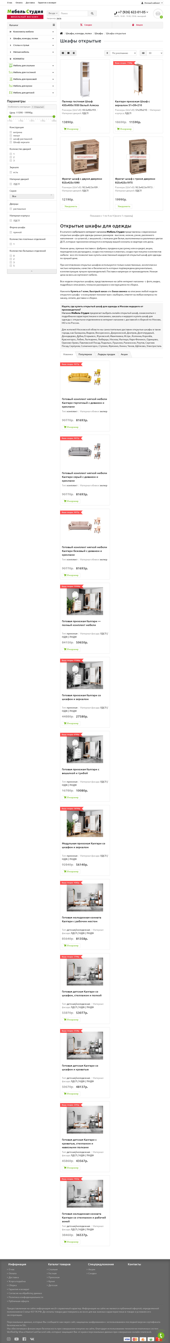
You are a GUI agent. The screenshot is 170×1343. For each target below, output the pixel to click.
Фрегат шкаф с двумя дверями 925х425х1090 (82, 180)
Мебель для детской (23, 92)
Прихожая (54, 1277)
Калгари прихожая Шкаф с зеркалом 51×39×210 (132, 103)
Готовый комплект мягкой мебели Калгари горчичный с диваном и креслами (84, 402)
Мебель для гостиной (24, 72)
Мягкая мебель (21, 52)
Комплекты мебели (23, 31)
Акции (139, 25)
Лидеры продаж (106, 354)
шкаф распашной (22, 139)
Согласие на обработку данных (25, 1293)
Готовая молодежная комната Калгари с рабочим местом (81, 919)
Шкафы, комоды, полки (25, 38)
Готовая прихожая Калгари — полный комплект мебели (81, 623)
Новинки (68, 354)
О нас (9, 2)
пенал (16, 135)
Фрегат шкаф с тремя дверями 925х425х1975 (135, 180)
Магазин (75, 313)
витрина (17, 132)
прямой (17, 232)
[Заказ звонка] (161, 1335)
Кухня (51, 1281)
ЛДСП (16, 184)
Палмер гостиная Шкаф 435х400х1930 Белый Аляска (80, 103)
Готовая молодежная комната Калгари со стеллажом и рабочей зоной (84, 1217)
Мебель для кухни (22, 86)
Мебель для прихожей (25, 79)
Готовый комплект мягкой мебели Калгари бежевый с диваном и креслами (84, 551)
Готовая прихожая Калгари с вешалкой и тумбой (80, 771)
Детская (52, 1285)
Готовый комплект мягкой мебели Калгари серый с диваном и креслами (84, 477)
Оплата (19, 2)
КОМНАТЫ (18, 59)
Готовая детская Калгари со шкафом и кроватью (80, 1067)
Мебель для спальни (24, 65)
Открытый (39, 107)
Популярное (85, 354)
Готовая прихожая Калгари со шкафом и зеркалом (81, 697)
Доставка (30, 2)
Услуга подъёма (17, 1281)
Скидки (88, 25)
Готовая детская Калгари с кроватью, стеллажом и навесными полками (79, 1143)
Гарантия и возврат (47, 2)
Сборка (13, 1285)
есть (15, 172)
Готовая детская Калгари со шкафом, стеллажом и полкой (82, 993)
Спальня (53, 1269)
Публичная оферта (19, 1301)
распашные (19, 208)
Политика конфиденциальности (26, 1297)
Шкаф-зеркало (21, 142)
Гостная (52, 1273)
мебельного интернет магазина (98, 231)
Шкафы (99, 33)
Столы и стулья (21, 45)
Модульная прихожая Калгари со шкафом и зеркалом (83, 845)
